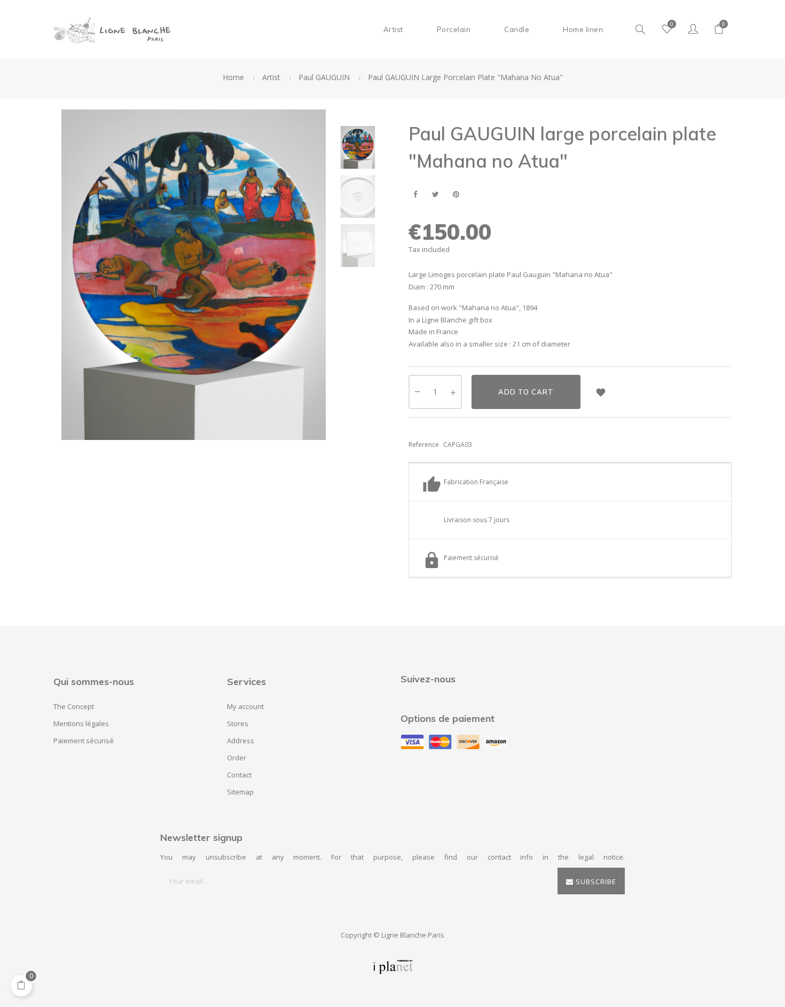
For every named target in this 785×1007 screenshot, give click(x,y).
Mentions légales (81, 723)
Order (236, 757)
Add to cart (526, 392)
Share (415, 194)
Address (240, 740)
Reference (424, 444)
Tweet (435, 194)
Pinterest (455, 194)
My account (245, 706)
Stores (237, 723)
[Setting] (693, 29)
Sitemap (240, 792)
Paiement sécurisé (83, 740)
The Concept (73, 706)
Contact (239, 775)
